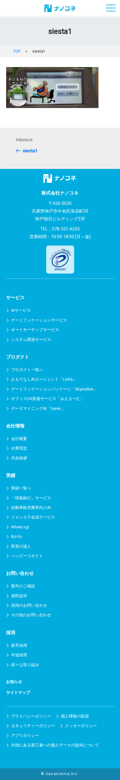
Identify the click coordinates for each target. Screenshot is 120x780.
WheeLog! (20, 527)
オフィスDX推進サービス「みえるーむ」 (47, 398)
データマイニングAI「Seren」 (38, 408)
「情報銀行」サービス (31, 498)
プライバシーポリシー (31, 716)
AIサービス (21, 310)
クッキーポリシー (81, 725)
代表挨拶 (19, 458)
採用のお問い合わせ (29, 605)
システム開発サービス (31, 339)
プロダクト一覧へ (27, 369)
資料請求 (19, 596)
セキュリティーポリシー (33, 725)
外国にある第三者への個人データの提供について (55, 745)
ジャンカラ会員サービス (33, 517)
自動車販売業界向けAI (31, 507)
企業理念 (19, 448)
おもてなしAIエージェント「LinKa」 (44, 379)
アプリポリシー (25, 735)
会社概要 (19, 438)
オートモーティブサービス (35, 329)
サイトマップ (18, 692)
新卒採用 (19, 645)
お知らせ (14, 681)
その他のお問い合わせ (31, 615)
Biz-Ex (16, 536)
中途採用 (19, 655)
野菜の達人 (21, 546)
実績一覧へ (21, 488)
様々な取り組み (25, 664)
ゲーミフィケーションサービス (39, 320)
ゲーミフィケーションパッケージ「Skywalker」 (54, 389)
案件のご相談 (23, 586)
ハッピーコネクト (27, 556)
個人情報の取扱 (75, 716)
